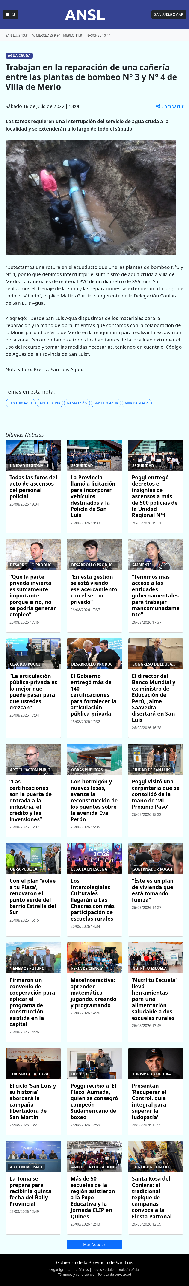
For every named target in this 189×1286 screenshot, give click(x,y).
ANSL (85, 14)
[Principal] (10, 14)
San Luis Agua (21, 403)
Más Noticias (94, 1244)
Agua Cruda (50, 403)
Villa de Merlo (137, 403)
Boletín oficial (129, 1269)
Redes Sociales (103, 1269)
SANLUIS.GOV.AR (168, 14)
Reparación (77, 403)
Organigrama (59, 1269)
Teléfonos (81, 1269)
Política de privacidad (114, 1274)
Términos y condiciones (76, 1274)
